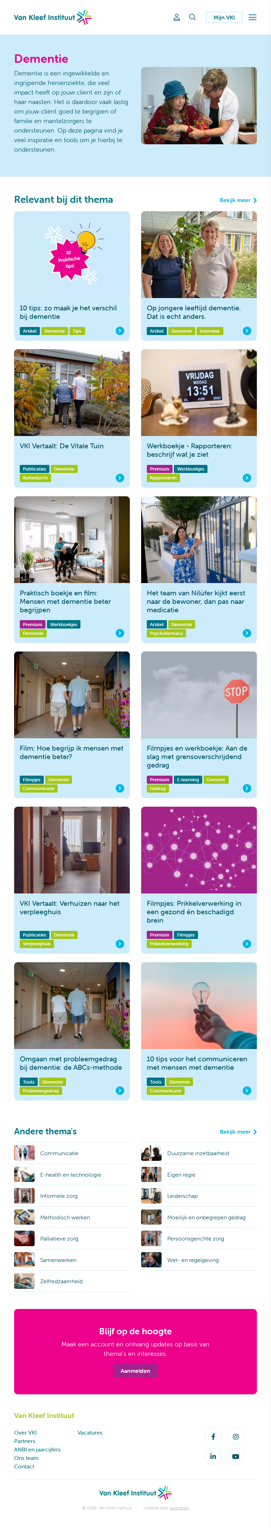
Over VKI (25, 1432)
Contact (24, 1466)
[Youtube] (235, 1456)
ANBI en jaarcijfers (37, 1449)
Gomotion (179, 1507)
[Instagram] (235, 1436)
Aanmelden (135, 1370)
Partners (24, 1440)
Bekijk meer (235, 200)
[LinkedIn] (213, 1456)
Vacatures (90, 1432)
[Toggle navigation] (252, 17)
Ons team (26, 1457)
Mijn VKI (224, 17)
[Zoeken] (192, 17)
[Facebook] (213, 1436)
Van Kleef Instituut (53, 17)
